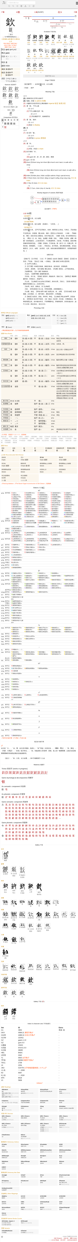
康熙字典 (13, 43)
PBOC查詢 (6, 43)
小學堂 (5, 434)
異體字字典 (8, 47)
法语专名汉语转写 (72, 1240)
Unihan (39, 1083)
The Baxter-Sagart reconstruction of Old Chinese (30, 483)
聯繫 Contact (73, 1238)
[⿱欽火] (26, 797)
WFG (55, 209)
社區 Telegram (58, 1238)
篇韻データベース (14, 434)
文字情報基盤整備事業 (22, 330)
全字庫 (13, 45)
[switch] (16, 107)
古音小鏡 (23, 738)
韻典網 (24, 434)
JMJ (13, 47)
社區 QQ (66, 1238)
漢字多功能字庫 (7, 738)
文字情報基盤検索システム (34, 1068)
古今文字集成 (55, 1240)
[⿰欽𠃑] (6, 797)
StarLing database (8, 483)
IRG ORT (63, 1240)
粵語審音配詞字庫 (8, 330)
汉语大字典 (7, 45)
